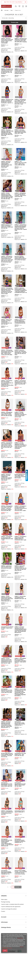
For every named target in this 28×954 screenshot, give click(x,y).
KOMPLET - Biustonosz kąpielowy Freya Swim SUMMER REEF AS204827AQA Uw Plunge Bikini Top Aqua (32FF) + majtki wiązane (6, 477)
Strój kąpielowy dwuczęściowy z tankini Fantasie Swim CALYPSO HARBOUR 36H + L (20, 723)
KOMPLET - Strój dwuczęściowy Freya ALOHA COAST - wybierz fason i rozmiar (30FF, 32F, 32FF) (20, 163)
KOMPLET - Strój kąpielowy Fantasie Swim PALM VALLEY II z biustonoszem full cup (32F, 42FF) (7, 812)
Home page (6, 10)
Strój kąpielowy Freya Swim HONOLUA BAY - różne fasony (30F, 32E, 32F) (20, 754)
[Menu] (26, 6)
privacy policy (20, 938)
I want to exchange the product (9, 909)
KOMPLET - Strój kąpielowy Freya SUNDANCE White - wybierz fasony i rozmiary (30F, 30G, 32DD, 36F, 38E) (6, 414)
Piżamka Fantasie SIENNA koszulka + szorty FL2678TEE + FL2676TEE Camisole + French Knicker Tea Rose (21, 872)
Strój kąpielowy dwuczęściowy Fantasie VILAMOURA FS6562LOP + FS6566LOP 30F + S (20, 841)
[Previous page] (8, 887)
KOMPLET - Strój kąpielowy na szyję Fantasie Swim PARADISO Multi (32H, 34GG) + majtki (7, 538)
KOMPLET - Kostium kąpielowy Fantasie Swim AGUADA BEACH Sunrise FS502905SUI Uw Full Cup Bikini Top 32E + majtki (6, 660)
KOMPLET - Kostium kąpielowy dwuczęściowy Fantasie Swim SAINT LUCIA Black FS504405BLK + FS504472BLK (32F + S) (7, 598)
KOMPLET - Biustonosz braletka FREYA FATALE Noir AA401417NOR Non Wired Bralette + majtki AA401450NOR (7, 40)
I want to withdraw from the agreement (10, 906)
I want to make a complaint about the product (12, 904)
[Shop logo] (6, 6)
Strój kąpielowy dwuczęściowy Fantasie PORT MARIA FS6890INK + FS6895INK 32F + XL (6, 872)
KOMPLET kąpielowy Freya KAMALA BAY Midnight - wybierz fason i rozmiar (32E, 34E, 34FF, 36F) (7, 226)
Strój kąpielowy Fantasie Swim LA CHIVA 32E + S (20, 811)
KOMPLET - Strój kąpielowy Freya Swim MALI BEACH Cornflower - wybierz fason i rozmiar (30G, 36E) (20, 195)
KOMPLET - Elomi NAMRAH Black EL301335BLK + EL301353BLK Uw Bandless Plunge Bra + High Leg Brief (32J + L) (20, 660)
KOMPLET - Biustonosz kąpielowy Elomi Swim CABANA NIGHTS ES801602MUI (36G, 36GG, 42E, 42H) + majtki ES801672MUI (6, 164)
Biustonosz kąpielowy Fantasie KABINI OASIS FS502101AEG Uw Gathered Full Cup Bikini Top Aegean (20, 258)
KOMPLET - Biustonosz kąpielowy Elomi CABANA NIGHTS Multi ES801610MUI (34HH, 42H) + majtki (20, 131)
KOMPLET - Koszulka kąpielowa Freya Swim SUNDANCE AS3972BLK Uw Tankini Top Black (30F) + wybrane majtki (20, 414)
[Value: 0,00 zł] (23, 6)
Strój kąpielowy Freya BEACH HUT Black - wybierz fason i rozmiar (7, 628)
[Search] (16, 6)
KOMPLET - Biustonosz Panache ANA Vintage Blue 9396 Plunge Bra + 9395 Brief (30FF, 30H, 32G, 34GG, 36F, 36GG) (21, 352)
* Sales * (11, 10)
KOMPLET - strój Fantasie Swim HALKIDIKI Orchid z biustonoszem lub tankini (6, 567)
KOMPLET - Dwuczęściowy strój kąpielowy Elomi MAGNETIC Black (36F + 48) (20, 597)
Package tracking (5, 902)
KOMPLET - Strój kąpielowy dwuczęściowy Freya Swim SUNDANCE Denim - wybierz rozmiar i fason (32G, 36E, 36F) (20, 383)
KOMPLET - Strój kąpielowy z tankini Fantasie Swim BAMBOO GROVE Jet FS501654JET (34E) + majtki (20, 538)
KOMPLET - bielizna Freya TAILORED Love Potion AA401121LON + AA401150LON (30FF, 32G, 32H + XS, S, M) (6, 322)
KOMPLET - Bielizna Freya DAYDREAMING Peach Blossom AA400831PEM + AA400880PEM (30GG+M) (20, 321)
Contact (3, 911)
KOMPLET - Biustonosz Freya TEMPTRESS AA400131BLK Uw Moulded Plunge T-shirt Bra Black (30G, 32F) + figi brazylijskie (7, 71)
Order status (4, 899)
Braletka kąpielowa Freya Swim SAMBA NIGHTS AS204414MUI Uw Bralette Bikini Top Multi (20, 476)
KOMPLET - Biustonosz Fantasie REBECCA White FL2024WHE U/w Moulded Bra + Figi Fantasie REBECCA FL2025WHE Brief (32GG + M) (21, 290)
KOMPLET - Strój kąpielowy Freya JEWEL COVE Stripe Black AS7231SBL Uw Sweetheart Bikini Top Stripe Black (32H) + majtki (20, 101)
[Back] (2, 10)
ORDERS (4, 896)
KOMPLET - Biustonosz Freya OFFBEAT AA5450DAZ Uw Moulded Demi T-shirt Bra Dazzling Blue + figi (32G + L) (7, 101)
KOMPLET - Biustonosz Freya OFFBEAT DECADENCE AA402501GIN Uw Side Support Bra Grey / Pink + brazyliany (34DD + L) (21, 71)
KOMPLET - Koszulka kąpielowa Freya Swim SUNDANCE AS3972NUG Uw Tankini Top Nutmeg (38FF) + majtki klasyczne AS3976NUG (21, 445)
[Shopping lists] (19, 6)
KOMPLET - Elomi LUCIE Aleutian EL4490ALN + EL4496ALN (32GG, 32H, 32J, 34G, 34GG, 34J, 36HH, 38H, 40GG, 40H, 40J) (21, 568)
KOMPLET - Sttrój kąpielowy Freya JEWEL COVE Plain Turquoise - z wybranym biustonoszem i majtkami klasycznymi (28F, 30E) (7, 508)
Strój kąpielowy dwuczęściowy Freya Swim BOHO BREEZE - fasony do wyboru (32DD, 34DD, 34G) (6, 784)
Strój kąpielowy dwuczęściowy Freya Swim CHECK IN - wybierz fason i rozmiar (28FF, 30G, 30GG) (6, 691)
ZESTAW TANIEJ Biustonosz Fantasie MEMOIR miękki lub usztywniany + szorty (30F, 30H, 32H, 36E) (7, 755)
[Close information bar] (25, 2)
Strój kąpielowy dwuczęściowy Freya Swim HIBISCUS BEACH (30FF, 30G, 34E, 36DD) (20, 784)
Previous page (14, 22)
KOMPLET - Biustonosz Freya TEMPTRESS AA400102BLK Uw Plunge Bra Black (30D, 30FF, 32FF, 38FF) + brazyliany (21, 40)
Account (3, 917)
